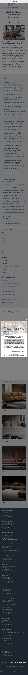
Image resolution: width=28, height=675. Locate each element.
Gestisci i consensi (22, 662)
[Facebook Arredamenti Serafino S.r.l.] (11, 1)
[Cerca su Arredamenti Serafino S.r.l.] (2, 4)
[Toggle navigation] (26, 4)
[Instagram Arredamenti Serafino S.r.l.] (14, 1)
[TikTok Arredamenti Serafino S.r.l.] (16, 1)
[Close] (26, 319)
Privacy (11, 662)
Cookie (15, 662)
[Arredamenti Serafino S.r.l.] (14, 4)
